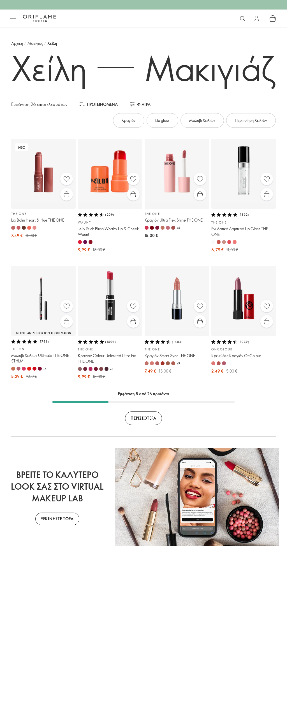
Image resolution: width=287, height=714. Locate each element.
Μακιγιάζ (35, 43)
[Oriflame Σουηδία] (39, 18)
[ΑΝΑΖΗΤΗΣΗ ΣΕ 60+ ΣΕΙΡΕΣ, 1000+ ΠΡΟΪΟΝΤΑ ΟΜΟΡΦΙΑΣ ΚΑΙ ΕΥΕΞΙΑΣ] (242, 18)
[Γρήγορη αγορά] (66, 194)
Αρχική (17, 43)
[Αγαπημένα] (66, 179)
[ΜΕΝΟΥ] (12, 18)
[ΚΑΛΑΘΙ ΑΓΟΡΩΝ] (273, 18)
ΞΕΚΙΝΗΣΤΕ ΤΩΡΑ (57, 518)
